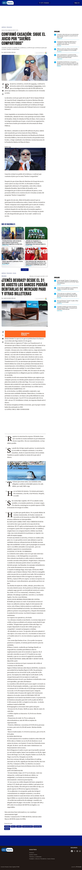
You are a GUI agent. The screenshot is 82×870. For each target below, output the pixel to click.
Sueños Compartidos (35, 86)
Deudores (7, 826)
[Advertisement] (41, 16)
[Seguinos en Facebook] (72, 851)
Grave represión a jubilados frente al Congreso (12, 262)
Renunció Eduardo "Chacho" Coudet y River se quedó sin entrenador (67, 301)
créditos (19, 826)
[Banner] (25, 433)
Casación (34, 84)
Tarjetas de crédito (27, 826)
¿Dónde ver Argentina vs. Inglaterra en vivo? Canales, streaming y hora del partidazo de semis (36, 243)
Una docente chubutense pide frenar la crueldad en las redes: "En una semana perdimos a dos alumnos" (66, 43)
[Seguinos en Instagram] (77, 851)
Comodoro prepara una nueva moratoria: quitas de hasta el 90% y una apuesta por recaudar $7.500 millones (67, 308)
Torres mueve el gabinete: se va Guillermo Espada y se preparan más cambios (67, 288)
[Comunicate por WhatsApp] (80, 851)
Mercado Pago (37, 826)
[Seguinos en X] (74, 851)
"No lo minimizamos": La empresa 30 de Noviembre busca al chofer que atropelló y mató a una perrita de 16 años (67, 56)
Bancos (13, 826)
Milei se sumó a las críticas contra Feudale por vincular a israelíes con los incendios (67, 49)
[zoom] (25, 68)
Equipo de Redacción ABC (10, 52)
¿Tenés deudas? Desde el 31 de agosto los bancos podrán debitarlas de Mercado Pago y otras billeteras (68, 282)
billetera (7, 829)
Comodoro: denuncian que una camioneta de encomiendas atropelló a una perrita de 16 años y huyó (67, 36)
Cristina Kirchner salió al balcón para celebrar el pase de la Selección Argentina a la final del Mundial (12, 243)
